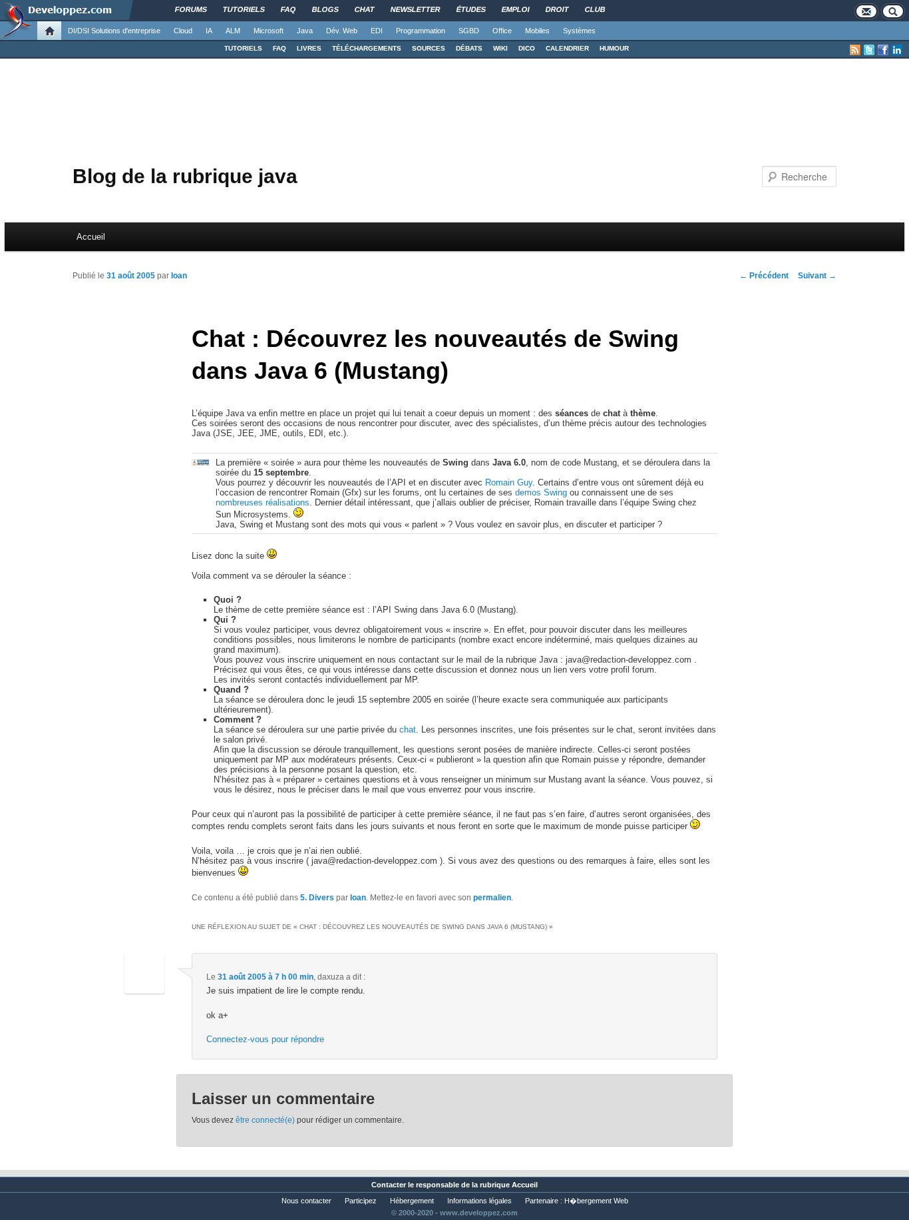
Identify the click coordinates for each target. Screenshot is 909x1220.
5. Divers (317, 897)
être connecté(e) (265, 1120)
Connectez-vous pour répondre (265, 1039)
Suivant (817, 275)
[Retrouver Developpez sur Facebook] (883, 50)
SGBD (468, 31)
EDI (377, 31)
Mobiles (537, 31)
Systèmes (579, 31)
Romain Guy (508, 482)
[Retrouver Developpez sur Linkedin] (897, 50)
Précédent (764, 275)
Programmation (420, 31)
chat (407, 730)
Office (502, 31)
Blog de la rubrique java (185, 176)
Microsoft (268, 31)
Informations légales (479, 1201)
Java (305, 31)
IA (209, 31)
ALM (233, 31)
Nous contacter (306, 1201)
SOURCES (428, 48)
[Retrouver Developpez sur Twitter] (869, 50)
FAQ (279, 48)
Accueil (91, 237)
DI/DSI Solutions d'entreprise (114, 31)
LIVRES (309, 48)
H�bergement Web (596, 1201)
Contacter (388, 1185)
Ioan (179, 275)
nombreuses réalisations (262, 502)
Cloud (183, 31)
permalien (492, 897)
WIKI (500, 48)
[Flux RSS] (855, 50)
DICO (526, 48)
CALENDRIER (567, 48)
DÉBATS (469, 48)
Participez (361, 1201)
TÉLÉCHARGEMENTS (366, 48)
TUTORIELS (243, 48)
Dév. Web (341, 31)
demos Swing (541, 492)
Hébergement (412, 1201)
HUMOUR (614, 48)
